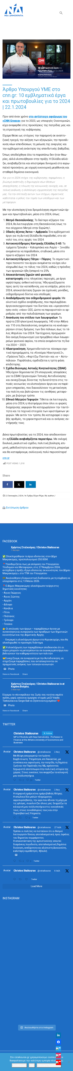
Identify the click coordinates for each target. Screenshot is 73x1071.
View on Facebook (11, 674)
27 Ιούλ (57, 827)
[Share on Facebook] (8, 484)
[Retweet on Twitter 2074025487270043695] (21, 879)
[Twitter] (58, 1049)
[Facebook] (58, 1042)
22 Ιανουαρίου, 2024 (14, 495)
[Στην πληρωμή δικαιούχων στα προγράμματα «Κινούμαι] (36, 924)
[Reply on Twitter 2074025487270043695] (15, 879)
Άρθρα (30, 495)
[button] (61, 13)
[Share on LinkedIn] (31, 484)
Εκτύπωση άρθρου (17, 507)
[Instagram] (58, 1055)
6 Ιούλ (57, 871)
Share (25, 674)
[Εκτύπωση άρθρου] (4, 507)
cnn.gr (6, 458)
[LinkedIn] (58, 1035)
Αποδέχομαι (19, 1065)
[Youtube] (58, 1062)
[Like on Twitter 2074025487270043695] (27, 879)
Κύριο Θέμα (38, 495)
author (51, 495)
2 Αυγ (57, 752)
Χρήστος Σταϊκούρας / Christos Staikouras (35, 547)
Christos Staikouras (25, 751)
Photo (11, 669)
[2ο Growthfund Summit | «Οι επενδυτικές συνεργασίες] (36, 963)
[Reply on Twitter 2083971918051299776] (15, 818)
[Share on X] (19, 484)
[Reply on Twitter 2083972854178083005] (15, 780)
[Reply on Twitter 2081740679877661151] (15, 861)
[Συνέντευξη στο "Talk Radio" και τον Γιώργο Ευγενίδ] (36, 1003)
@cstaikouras (44, 752)
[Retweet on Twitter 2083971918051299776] (21, 818)
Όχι (32, 1065)
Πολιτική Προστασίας (49, 1065)
